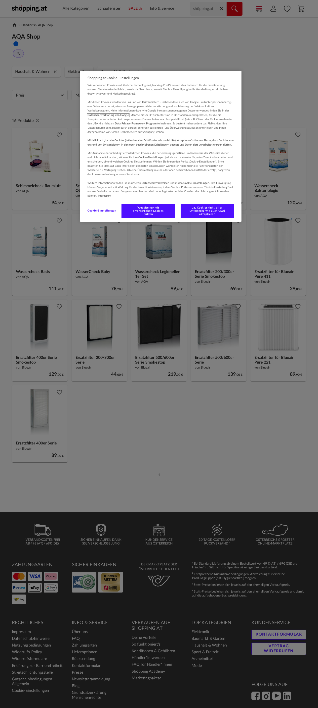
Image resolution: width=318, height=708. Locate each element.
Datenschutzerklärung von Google (108, 115)
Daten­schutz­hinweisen (155, 183)
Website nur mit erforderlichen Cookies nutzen (148, 211)
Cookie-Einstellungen (101, 210)
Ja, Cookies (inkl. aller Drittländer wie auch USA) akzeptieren (207, 211)
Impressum (104, 195)
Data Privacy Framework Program (136, 123)
